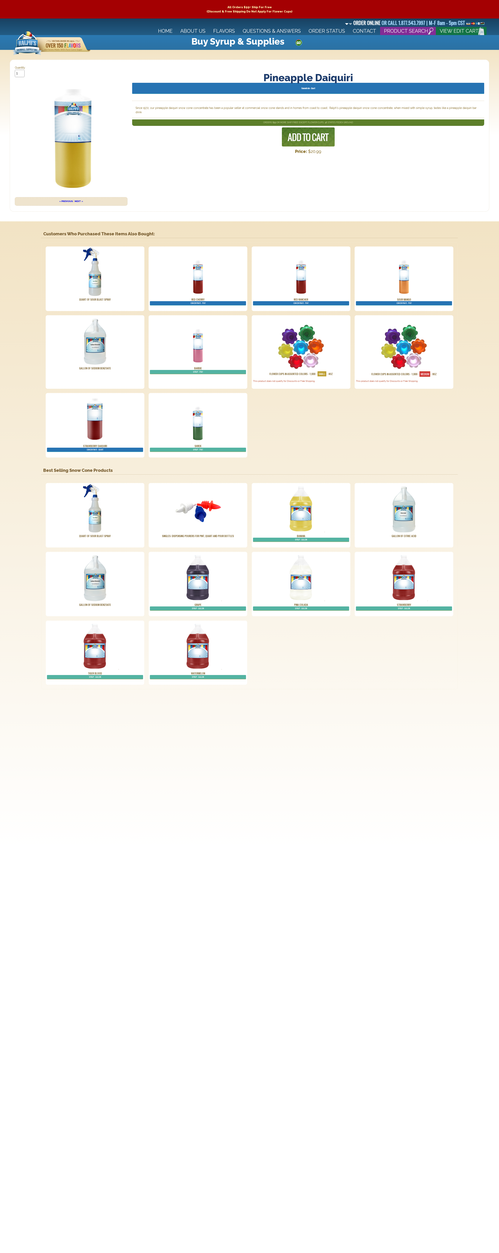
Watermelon (198, 674)
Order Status (327, 31)
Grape (198, 606)
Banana (301, 537)
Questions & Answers (272, 31)
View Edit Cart (459, 31)
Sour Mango (404, 300)
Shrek (198, 447)
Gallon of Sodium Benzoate (95, 368)
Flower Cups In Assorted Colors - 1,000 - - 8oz (404, 374)
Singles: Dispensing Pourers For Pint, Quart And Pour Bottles (198, 536)
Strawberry (404, 606)
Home (165, 31)
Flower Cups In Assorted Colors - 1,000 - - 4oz (301, 374)
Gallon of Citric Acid (404, 536)
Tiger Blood (95, 674)
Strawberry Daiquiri (95, 447)
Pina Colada (301, 606)
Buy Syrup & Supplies (237, 41)
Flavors (224, 31)
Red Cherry (198, 300)
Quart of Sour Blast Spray (95, 299)
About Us (192, 31)
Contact (364, 31)
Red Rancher (301, 300)
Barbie (198, 369)
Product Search (406, 31)
